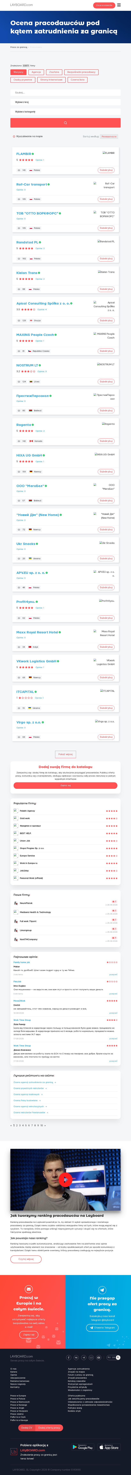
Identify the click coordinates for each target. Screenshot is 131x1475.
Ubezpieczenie (17, 1378)
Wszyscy (18, 72)
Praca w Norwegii (18, 1405)
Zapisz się (65, 785)
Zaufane (54, 72)
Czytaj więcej (26, 1259)
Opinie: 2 (40, 279)
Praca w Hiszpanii (19, 1411)
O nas (13, 1369)
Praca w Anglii (17, 1408)
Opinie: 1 (39, 160)
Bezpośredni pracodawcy (81, 72)
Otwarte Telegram (104, 1328)
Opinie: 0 (21, 190)
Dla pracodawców (104, 5)
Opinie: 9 (42, 371)
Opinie (13, 1375)
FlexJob (17, 982)
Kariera (13, 1372)
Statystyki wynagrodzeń (80, 1384)
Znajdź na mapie (76, 1372)
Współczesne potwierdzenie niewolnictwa (89, 1405)
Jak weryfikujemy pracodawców (83, 1399)
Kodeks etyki (74, 1411)
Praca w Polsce (17, 1399)
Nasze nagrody (18, 1384)
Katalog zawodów (76, 1381)
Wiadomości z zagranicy (80, 1390)
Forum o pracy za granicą (80, 1375)
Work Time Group (22, 1020)
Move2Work (19, 1001)
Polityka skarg (75, 1408)
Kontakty (14, 1387)
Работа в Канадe (19, 1420)
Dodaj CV (26, 1428)
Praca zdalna (16, 1414)
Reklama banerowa (19, 1381)
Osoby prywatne (23, 80)
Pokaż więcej (65, 754)
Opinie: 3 (40, 248)
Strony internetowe (51, 80)
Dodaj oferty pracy (49, 1428)
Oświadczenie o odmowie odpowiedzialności (90, 1402)
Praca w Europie (18, 1396)
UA (113, 1357)
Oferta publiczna (76, 1396)
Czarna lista (77, 80)
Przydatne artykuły (77, 1387)
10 (41, 1125)
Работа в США (18, 1417)
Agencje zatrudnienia (79, 1369)
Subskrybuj (106, 170)
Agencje (36, 72)
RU (109, 1357)
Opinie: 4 (42, 309)
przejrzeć (113, 974)
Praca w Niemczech (20, 1402)
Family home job (22, 962)
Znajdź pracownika (77, 1378)
